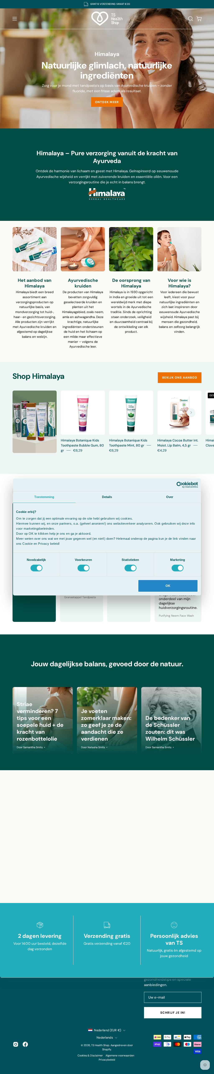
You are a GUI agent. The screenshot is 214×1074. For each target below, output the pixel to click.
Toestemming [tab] (44, 497)
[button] (190, 19)
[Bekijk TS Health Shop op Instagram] (16, 1044)
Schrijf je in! (172, 1012)
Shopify (106, 1049)
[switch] (83, 568)
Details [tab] (107, 497)
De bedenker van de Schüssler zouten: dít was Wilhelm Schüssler (170, 728)
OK (168, 585)
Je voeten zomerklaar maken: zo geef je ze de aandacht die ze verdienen (106, 725)
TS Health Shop (100, 1045)
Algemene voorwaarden (120, 1055)
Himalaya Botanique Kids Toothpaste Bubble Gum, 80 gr (82, 445)
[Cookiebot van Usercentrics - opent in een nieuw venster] (179, 485)
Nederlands (105, 1037)
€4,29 (162, 450)
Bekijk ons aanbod (179, 377)
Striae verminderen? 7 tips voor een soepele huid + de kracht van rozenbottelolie (40, 721)
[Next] (191, 412)
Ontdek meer (107, 102)
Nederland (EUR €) (107, 1030)
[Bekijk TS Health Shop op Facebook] (25, 1044)
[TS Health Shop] (107, 19)
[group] (107, 4)
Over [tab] (169, 497)
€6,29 (77, 450)
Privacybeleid (107, 1059)
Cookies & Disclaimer (90, 1055)
